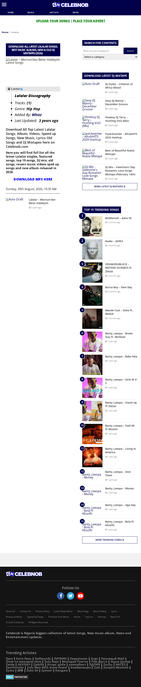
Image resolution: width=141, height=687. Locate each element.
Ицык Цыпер (120, 662)
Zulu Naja (51, 662)
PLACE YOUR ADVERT (89, 21)
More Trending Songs (108, 539)
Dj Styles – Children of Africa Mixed (119, 85)
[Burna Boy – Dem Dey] (92, 295)
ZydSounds (43, 659)
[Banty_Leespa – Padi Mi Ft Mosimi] (92, 434)
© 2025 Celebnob (15, 622)
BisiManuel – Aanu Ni (118, 218)
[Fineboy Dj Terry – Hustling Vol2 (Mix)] (92, 122)
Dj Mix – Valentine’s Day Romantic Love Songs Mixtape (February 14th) (120, 170)
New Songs (83, 611)
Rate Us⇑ (115, 616)
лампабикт (77, 664)
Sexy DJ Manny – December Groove (116, 102)
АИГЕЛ (121, 664)
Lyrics (114, 611)
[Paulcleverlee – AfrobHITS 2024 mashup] (92, 139)
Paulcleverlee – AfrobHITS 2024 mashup (121, 135)
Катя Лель (24, 659)
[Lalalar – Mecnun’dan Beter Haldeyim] (16, 205)
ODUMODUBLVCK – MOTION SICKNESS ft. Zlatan (118, 267)
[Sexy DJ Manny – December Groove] (92, 106)
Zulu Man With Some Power (47, 667)
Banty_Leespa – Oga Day (120, 505)
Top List (89, 616)
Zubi (97, 667)
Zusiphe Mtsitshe (116, 667)
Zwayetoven (79, 659)
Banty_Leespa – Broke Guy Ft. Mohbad (119, 335)
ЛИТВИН (60, 659)
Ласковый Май (112, 659)
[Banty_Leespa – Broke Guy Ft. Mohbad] (92, 342)
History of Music (14, 616)
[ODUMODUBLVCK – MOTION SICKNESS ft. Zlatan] (92, 272)
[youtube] (80, 596)
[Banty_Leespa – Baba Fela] (92, 365)
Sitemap (101, 616)
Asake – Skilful (114, 241)
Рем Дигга (99, 662)
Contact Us (25, 611)
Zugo (94, 659)
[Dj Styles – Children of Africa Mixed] (92, 89)
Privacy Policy (42, 611)
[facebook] (60, 596)
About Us (10, 611)
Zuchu (108, 664)
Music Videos (100, 611)
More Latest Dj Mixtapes (109, 186)
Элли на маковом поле (23, 662)
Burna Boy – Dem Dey (118, 287)
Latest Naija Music (63, 611)
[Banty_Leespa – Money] (92, 493)
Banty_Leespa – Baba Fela (121, 356)
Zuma (10, 670)
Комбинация (80, 667)
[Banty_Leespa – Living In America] (92, 457)
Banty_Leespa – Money (119, 488)
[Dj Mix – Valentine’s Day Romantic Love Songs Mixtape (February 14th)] (92, 172)
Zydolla (38, 664)
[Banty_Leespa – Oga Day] (92, 510)
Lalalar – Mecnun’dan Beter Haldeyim (42, 201)
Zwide (10, 664)
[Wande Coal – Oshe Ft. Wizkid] (92, 319)
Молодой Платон (75, 662)
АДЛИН (94, 664)
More (76, 12)
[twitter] (70, 596)
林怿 (20, 670)
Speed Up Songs (35, 616)
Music (31, 12)
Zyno (9, 659)
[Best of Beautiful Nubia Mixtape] (92, 156)
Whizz (37, 114)
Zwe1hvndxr (15, 667)
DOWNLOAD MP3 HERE (33, 179)
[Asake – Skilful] (92, 249)
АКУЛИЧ (24, 664)
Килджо (61, 670)
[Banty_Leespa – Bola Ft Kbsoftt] (92, 527)
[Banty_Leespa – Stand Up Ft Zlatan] (92, 411)
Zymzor (46, 670)
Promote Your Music (58, 616)
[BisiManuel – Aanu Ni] (92, 226)
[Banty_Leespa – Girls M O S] (92, 388)
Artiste (54, 12)
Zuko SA (32, 670)
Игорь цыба (56, 664)
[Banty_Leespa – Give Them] (92, 477)
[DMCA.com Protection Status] (70, 677)
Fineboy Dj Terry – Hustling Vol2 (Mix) (117, 119)
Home (11, 12)
